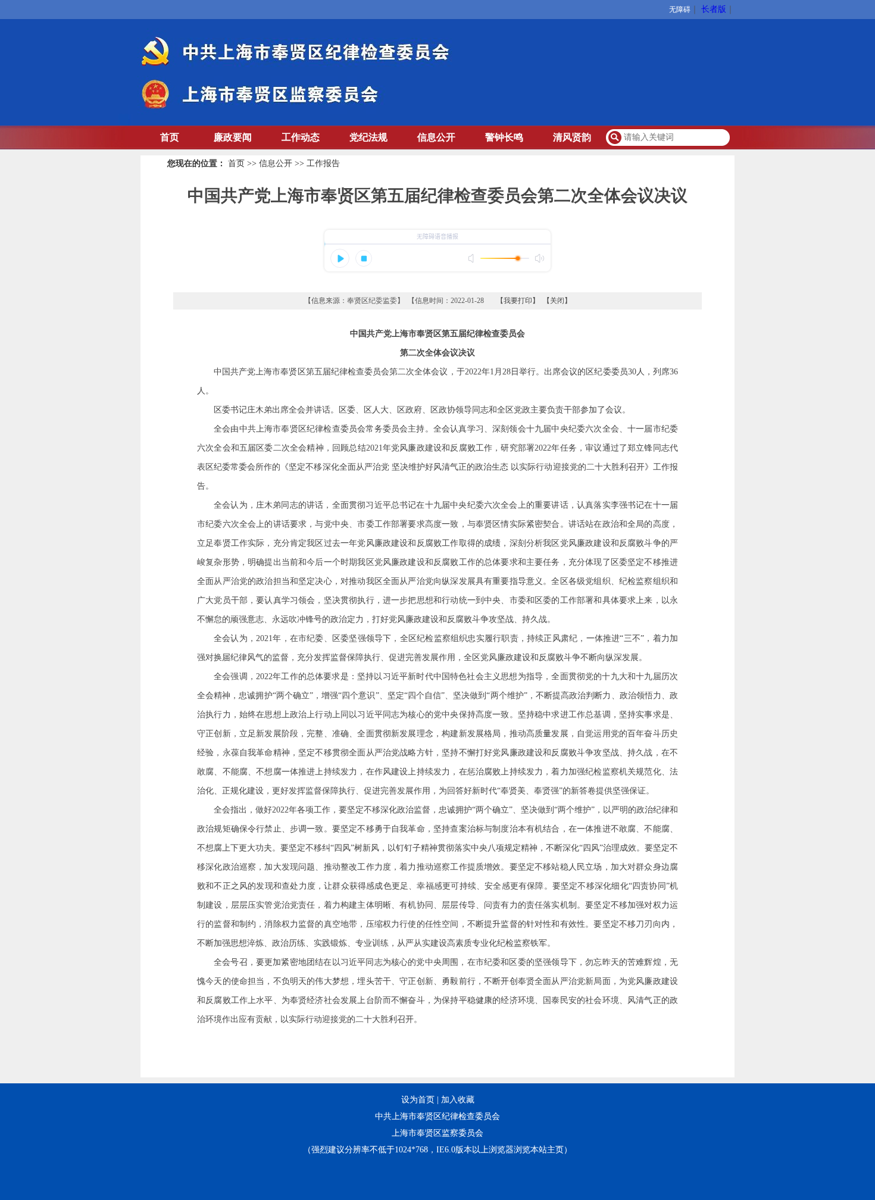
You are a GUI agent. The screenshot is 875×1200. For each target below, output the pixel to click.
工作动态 (301, 137)
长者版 (713, 9)
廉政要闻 (233, 137)
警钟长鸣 (504, 137)
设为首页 (418, 1099)
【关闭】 (557, 300)
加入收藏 (457, 1099)
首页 (169, 137)
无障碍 (679, 9)
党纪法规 (368, 137)
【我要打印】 (517, 300)
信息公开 (436, 137)
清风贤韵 (572, 137)
